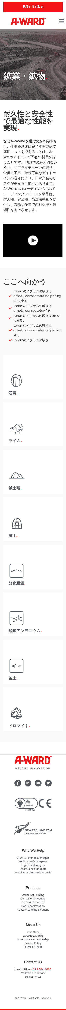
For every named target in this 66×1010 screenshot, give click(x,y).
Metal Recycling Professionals (33, 872)
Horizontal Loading (33, 902)
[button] (61, 21)
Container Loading (33, 895)
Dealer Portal (33, 976)
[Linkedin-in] (28, 783)
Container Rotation (33, 906)
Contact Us (33, 962)
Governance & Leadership (33, 939)
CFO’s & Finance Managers (33, 858)
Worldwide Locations (33, 973)
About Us (33, 924)
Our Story (33, 932)
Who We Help (33, 850)
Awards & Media (33, 935)
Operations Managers (33, 869)
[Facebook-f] (17, 783)
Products (33, 887)
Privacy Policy (33, 943)
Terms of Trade (33, 947)
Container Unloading (33, 898)
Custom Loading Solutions (33, 909)
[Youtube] (38, 783)
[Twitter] (48, 783)
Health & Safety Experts (33, 861)
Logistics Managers (33, 865)
